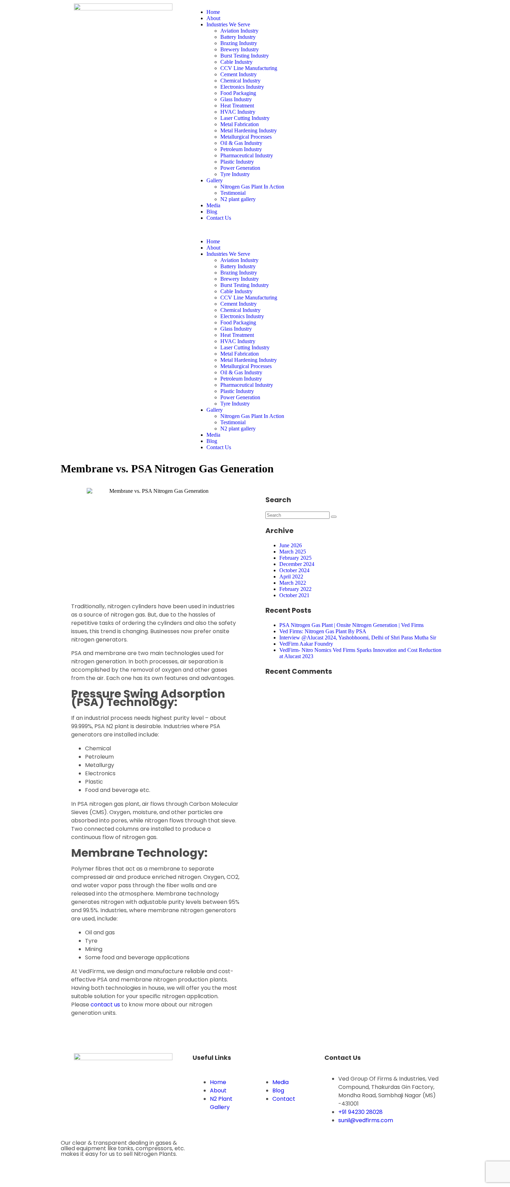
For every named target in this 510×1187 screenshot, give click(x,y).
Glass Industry (236, 99)
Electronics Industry (242, 87)
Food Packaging (238, 93)
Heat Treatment (237, 105)
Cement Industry (238, 74)
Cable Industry (236, 62)
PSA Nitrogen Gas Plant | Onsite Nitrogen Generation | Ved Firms (351, 625)
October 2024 (294, 570)
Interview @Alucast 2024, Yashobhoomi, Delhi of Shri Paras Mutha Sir (357, 637)
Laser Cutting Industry (245, 118)
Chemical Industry (240, 81)
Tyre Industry (235, 174)
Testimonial (233, 193)
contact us (105, 1005)
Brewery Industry (239, 49)
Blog (211, 212)
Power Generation (240, 168)
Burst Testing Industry (244, 56)
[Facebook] (333, 12)
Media (213, 205)
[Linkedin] (370, 12)
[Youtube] (389, 12)
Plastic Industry (237, 162)
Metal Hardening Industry (248, 130)
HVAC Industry (237, 112)
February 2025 (295, 558)
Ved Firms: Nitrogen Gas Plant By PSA (322, 631)
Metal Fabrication (239, 124)
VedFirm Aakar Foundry (306, 644)
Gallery (214, 180)
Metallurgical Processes (246, 137)
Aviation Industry (239, 31)
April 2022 (291, 576)
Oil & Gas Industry (241, 143)
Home (213, 12)
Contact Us (218, 218)
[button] (255, 230)
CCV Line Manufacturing (248, 68)
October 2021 (294, 595)
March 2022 (292, 583)
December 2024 (296, 564)
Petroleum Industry (241, 149)
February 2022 (295, 589)
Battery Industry (238, 37)
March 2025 (292, 552)
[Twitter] (351, 12)
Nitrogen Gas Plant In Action (252, 187)
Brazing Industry (238, 43)
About (213, 18)
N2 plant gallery (238, 199)
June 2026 (290, 545)
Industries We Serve (228, 24)
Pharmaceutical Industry (246, 155)
